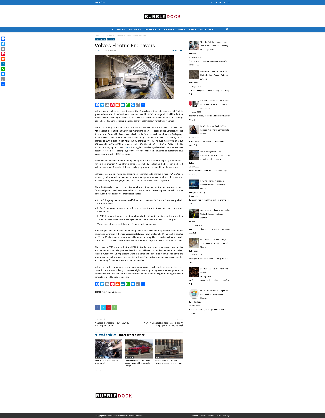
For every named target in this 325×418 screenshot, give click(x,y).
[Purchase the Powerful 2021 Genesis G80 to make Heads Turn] (169, 349)
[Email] (3, 48)
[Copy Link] (3, 79)
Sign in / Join (100, 2)
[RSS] (220, 2)
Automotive (120, 36)
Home (97, 36)
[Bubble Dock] (162, 16)
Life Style (226, 416)
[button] (227, 30)
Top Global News (108, 36)
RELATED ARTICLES (106, 334)
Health (219, 416)
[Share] (3, 84)
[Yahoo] (228, 2)
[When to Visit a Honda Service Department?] (108, 349)
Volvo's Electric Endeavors (111, 292)
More (180, 29)
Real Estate (205, 29)
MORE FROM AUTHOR (132, 334)
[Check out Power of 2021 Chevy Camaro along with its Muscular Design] (139, 349)
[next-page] (100, 370)
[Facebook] (212, 2)
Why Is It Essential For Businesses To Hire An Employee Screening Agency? (163, 324)
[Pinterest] (108, 307)
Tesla (127, 147)
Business (211, 416)
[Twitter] (224, 2)
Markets (168, 29)
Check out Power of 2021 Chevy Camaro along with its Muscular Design (137, 363)
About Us (194, 416)
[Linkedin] (216, 2)
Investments (151, 29)
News (191, 29)
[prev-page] (96, 370)
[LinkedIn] (3, 63)
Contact (121, 29)
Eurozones (133, 29)
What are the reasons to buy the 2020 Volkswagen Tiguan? (112, 324)
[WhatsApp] (114, 307)
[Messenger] (3, 74)
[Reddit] (3, 58)
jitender (100, 51)
